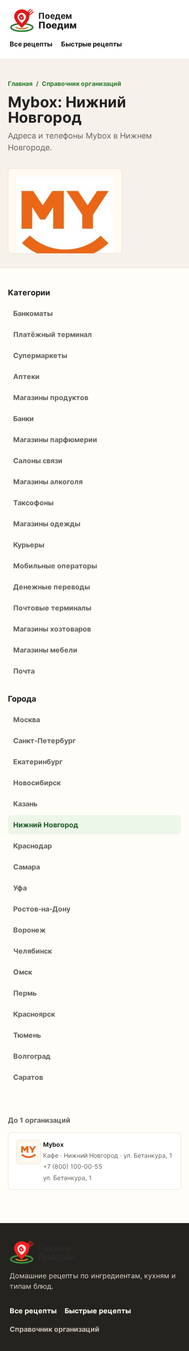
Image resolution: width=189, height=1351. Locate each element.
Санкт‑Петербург (44, 740)
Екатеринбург (37, 761)
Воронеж (29, 929)
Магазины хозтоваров (52, 628)
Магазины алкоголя (48, 481)
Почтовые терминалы (52, 607)
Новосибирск (37, 782)
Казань (25, 803)
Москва (26, 719)
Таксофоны (33, 502)
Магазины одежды (46, 523)
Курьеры (28, 544)
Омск (22, 972)
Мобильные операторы (55, 565)
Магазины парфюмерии (55, 439)
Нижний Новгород (45, 824)
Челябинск (32, 951)
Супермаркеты (40, 355)
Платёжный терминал (52, 334)
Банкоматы (33, 313)
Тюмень (27, 1035)
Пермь (24, 993)
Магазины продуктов (50, 397)
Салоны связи (37, 460)
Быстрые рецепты (91, 44)
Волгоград (32, 1056)
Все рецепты (31, 44)
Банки (23, 418)
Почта (24, 671)
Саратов (28, 1077)
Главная (20, 83)
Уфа (20, 887)
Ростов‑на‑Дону (41, 908)
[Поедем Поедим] (94, 20)
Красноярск (34, 1014)
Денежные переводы (51, 586)
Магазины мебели (45, 649)
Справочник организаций (81, 83)
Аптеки (26, 376)
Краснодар (32, 845)
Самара (26, 866)
